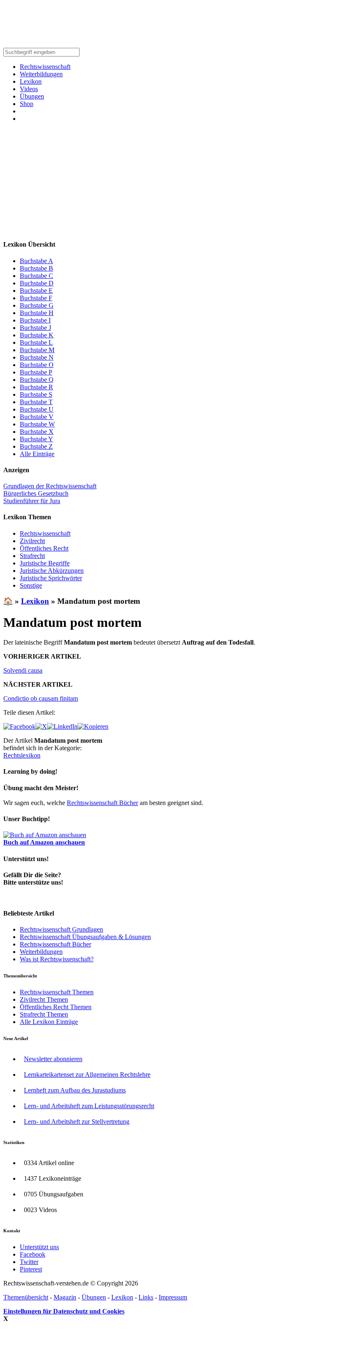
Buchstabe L (36, 342)
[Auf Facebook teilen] (19, 726)
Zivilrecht (32, 540)
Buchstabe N (37, 357)
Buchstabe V (37, 416)
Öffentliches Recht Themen (56, 1006)
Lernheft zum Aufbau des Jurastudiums (75, 1090)
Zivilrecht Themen (44, 999)
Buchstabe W (37, 424)
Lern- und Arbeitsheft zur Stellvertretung (76, 1121)
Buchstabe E (36, 290)
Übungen (32, 96)
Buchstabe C (36, 275)
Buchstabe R (36, 387)
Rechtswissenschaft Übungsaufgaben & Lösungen (85, 936)
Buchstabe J (35, 327)
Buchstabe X (37, 431)
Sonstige (31, 585)
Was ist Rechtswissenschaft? (57, 959)
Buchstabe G (37, 305)
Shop (26, 103)
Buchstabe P (36, 372)
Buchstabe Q (37, 379)
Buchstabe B (36, 268)
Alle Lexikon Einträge (49, 1021)
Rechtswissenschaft (45, 66)
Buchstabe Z (36, 446)
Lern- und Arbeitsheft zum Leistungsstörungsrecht (89, 1105)
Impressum (173, 1297)
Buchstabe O (37, 364)
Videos (29, 88)
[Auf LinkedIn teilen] (62, 726)
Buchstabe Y (36, 439)
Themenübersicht (25, 1297)
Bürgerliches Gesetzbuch (35, 493)
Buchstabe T (36, 401)
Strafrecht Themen (44, 1014)
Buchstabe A (36, 260)
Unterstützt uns (39, 1246)
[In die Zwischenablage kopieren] (92, 726)
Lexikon (31, 81)
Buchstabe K (37, 335)
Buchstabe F (36, 297)
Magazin (65, 1297)
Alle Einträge (37, 453)
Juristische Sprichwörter (51, 577)
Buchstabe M (37, 349)
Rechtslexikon (21, 755)
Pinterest (31, 1269)
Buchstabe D (37, 283)
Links (145, 1297)
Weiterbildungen (41, 74)
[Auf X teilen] (41, 726)
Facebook (32, 1254)
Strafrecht (32, 555)
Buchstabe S (36, 394)
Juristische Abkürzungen (52, 570)
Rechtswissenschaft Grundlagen (61, 929)
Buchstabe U (37, 409)
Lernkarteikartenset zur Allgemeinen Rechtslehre (87, 1074)
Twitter (29, 1261)
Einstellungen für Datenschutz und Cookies (63, 1311)
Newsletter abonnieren (53, 1058)
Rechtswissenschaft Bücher (102, 802)
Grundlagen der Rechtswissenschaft (49, 486)
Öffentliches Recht (44, 548)
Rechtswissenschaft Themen (57, 992)
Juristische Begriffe (45, 563)
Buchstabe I (35, 320)
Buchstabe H (37, 312)
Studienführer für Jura (31, 500)
